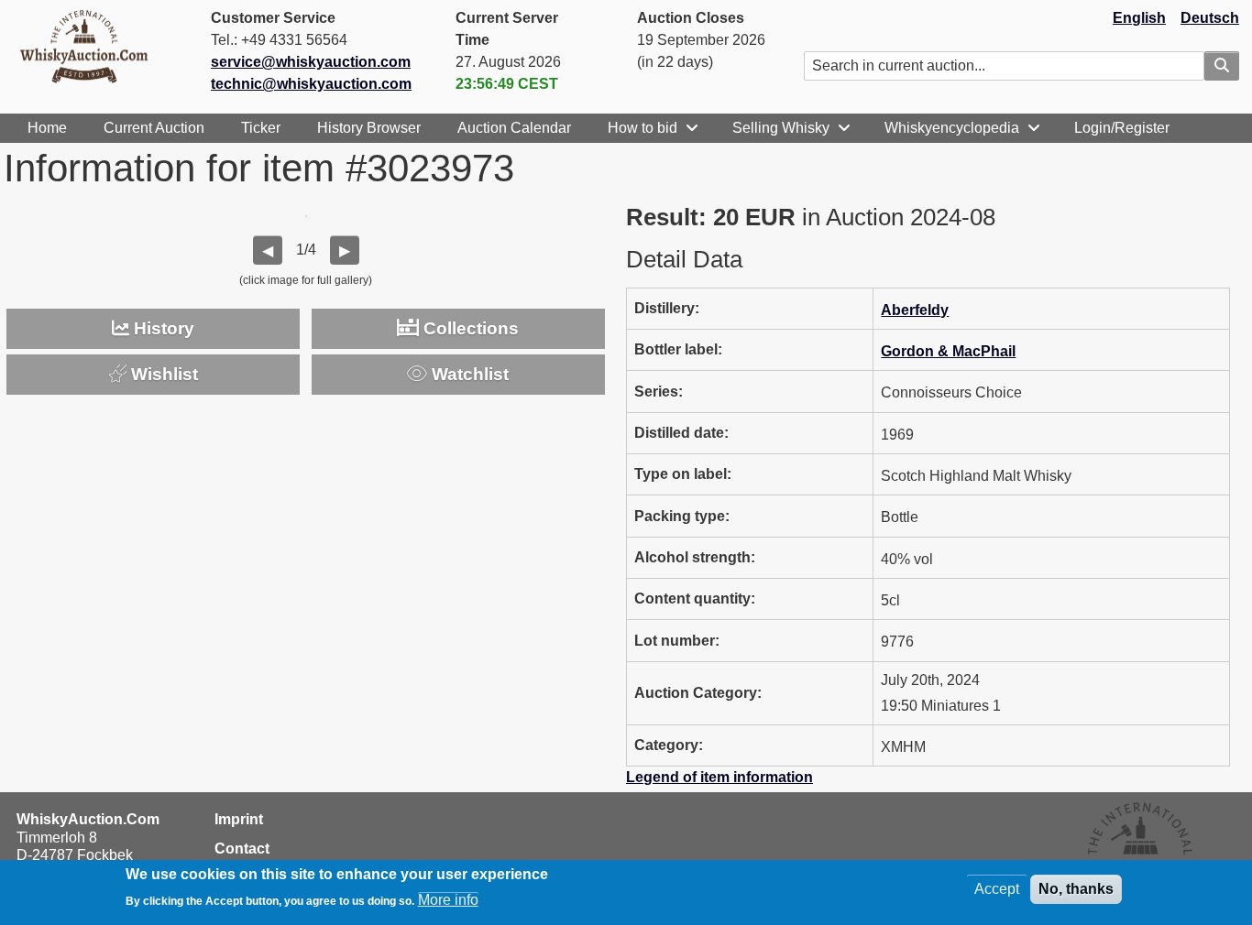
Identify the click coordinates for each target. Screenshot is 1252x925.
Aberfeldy (915, 310)
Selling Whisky (780, 128)
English (1139, 18)
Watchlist (468, 374)
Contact (241, 848)
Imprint (238, 819)
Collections (469, 328)
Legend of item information (719, 777)
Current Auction (154, 128)
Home (47, 128)
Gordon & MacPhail (948, 351)
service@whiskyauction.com (311, 62)
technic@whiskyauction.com (311, 84)
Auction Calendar (514, 128)
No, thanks (1076, 889)
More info (448, 900)
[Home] (91, 46)
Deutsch (1210, 18)
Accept (996, 889)
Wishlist (162, 374)
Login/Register (1122, 128)
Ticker (260, 128)
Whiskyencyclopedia (951, 128)
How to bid (642, 128)
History (161, 328)
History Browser (369, 128)
